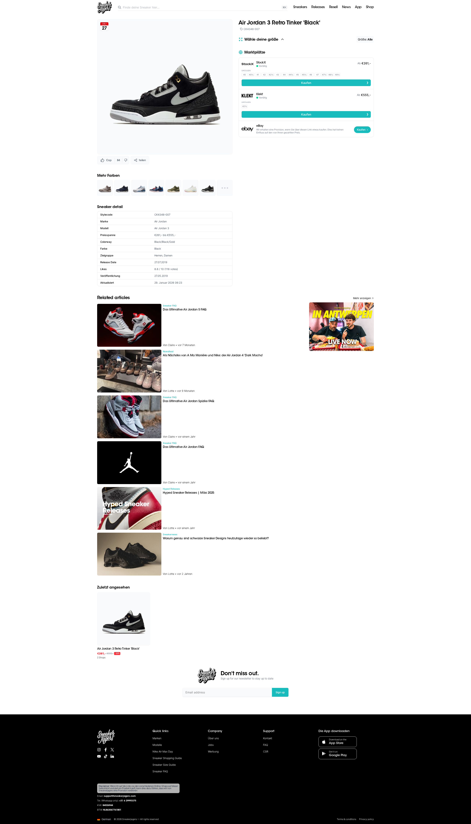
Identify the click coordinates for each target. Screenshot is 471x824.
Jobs (211, 744)
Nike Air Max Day (163, 751)
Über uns (213, 738)
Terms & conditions (346, 819)
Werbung (213, 751)
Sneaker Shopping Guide (167, 758)
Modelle (157, 744)
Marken (157, 738)
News (346, 7)
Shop (370, 7)
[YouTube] (99, 756)
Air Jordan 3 (161, 228)
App (358, 7)
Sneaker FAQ (160, 771)
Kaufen (335, 82)
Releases (318, 7)
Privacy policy (366, 819)
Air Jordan (160, 221)
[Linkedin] (112, 756)
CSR (265, 751)
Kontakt (267, 738)
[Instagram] (99, 750)
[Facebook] (105, 750)
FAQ (265, 744)
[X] (112, 750)
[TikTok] (105, 756)
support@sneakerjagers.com (120, 796)
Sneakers (300, 7)
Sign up (280, 692)
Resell (333, 7)
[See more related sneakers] (225, 188)
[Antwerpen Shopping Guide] (341, 326)
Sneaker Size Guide (164, 764)
